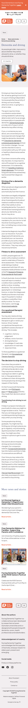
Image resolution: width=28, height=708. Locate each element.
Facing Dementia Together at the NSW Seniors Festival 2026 (14, 574)
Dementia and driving (8, 41)
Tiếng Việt (18, 14)
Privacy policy (14, 682)
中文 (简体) (14, 12)
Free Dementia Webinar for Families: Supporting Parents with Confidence (13, 530)
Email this (8, 61)
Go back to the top (13, 702)
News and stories (13, 39)
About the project (14, 678)
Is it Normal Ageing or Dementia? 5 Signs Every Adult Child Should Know (12, 502)
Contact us (14, 685)
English (7, 12)
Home (3, 39)
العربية (11, 14)
